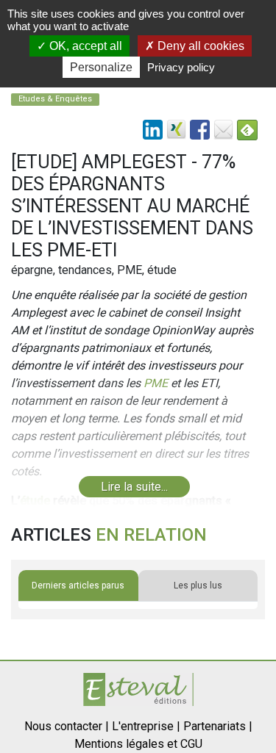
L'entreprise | (146, 726)
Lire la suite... (134, 487)
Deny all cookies (199, 46)
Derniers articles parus (78, 585)
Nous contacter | (66, 726)
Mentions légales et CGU (138, 744)
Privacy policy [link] (181, 67)
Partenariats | (217, 726)
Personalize (101, 67)
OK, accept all (84, 46)
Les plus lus (198, 585)
